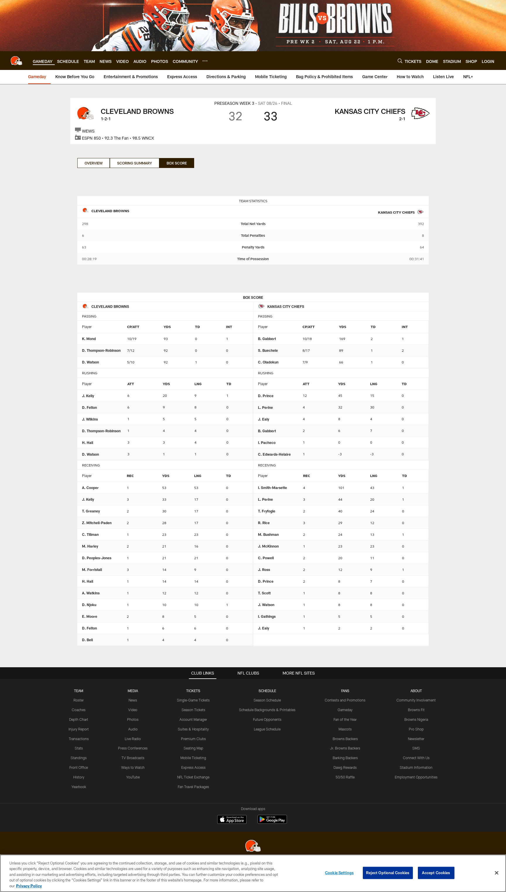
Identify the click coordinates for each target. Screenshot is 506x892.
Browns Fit (416, 710)
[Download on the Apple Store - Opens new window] (232, 820)
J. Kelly (88, 396)
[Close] (496, 873)
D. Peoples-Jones (96, 558)
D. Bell (87, 640)
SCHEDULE (267, 691)
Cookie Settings (339, 872)
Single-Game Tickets (193, 700)
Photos (133, 719)
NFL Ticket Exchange (193, 777)
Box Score (177, 163)
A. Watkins (91, 593)
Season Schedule (267, 700)
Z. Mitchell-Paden (97, 523)
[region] (253, 873)
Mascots (345, 729)
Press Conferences (133, 748)
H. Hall (87, 442)
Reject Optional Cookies (388, 872)
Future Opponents (267, 719)
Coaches (79, 710)
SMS (416, 748)
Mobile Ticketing (193, 758)
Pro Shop (416, 729)
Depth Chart (78, 719)
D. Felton (89, 407)
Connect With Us (416, 758)
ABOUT (416, 691)
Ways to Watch (133, 767)
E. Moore (89, 616)
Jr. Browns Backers (345, 748)
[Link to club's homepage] (16, 61)
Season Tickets (193, 710)
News (133, 700)
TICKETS (193, 691)
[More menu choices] (205, 61)
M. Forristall (92, 569)
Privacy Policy (29, 886)
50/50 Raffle (345, 777)
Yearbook (78, 787)
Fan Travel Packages (193, 787)
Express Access (193, 767)
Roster (78, 700)
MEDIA (133, 691)
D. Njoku (89, 605)
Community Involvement (416, 700)
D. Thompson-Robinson (101, 350)
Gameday (345, 710)
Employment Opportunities (416, 777)
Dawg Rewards (345, 767)
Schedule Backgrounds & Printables (267, 710)
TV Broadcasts (133, 758)
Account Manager (193, 719)
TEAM (78, 691)
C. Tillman (90, 534)
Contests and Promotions (345, 700)
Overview (93, 163)
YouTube (133, 777)
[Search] (400, 61)
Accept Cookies (436, 872)
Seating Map (193, 748)
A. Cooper (90, 488)
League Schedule (267, 729)
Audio (133, 729)
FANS (345, 691)
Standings (79, 758)
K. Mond (89, 339)
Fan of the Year (345, 719)
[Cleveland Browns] (253, 846)
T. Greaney (91, 511)
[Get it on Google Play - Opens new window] (272, 822)
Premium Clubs (193, 739)
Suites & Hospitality (193, 729)
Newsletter (416, 739)
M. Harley (90, 546)
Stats (79, 748)
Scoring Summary (134, 163)
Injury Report (79, 729)
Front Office (78, 767)
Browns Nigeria (416, 719)
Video (132, 710)
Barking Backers (345, 758)
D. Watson (90, 362)
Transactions (79, 739)
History (78, 777)
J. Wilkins (90, 419)
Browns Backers (345, 739)
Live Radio (133, 739)
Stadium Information (416, 767)
